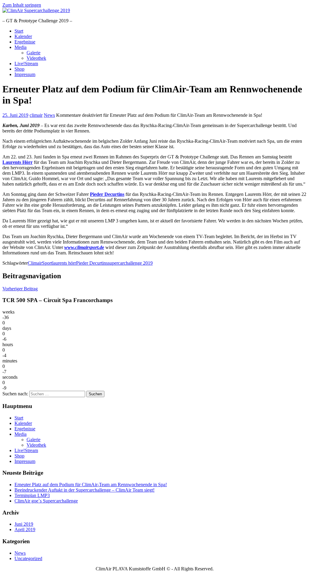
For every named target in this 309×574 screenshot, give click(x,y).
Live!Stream (26, 63)
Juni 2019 (23, 524)
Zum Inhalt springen (21, 5)
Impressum (24, 74)
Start (18, 30)
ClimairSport (40, 263)
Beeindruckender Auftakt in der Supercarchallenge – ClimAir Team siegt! (84, 490)
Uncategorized (28, 558)
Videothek (36, 58)
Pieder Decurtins (107, 194)
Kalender (23, 36)
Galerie (33, 52)
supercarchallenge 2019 (130, 263)
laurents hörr (64, 263)
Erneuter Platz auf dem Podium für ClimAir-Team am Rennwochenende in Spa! (90, 484)
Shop (19, 69)
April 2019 (24, 529)
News (49, 115)
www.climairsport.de (84, 247)
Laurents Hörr (17, 162)
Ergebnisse (24, 41)
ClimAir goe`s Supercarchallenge (46, 500)
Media (20, 47)
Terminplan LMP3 (32, 495)
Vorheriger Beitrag (20, 288)
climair (36, 115)
